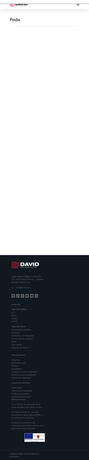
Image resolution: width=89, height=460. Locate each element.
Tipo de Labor (18, 326)
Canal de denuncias (20, 396)
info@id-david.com (20, 282)
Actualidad (16, 368)
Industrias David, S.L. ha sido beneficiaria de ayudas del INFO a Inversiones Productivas (27, 415)
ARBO (14, 318)
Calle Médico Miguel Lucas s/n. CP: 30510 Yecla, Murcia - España (27, 278)
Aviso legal (16, 387)
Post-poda (16, 344)
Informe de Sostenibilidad (23, 374)
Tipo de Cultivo (19, 309)
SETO (13, 315)
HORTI (14, 321)
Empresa (15, 360)
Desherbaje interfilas (21, 329)
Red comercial (18, 363)
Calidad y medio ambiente (24, 371)
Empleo (15, 365)
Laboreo (15, 332)
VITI (13, 312)
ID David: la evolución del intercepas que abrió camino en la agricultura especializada (27, 425)
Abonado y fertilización (22, 335)
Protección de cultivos (22, 338)
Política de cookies (20, 393)
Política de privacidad (21, 390)
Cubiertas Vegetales (21, 377)
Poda (13, 341)
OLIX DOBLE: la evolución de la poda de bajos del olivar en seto (26, 406)
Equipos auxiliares (20, 347)
